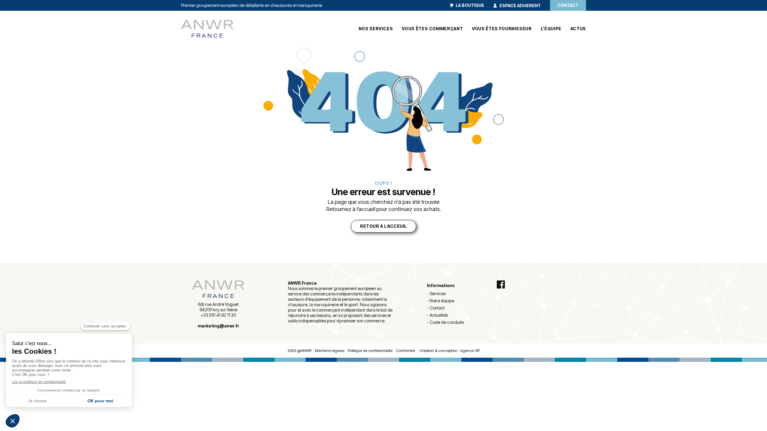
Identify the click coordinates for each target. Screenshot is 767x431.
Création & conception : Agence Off (449, 350)
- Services (436, 293)
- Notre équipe (440, 300)
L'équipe (551, 29)
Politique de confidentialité (370, 350)
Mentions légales (329, 350)
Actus (578, 29)
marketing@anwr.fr (218, 325)
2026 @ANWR (299, 350)
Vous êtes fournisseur (502, 29)
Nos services (376, 29)
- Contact (436, 307)
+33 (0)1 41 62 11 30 (218, 315)
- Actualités (437, 315)
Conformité (406, 350)
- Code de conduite (445, 322)
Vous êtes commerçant (432, 29)
